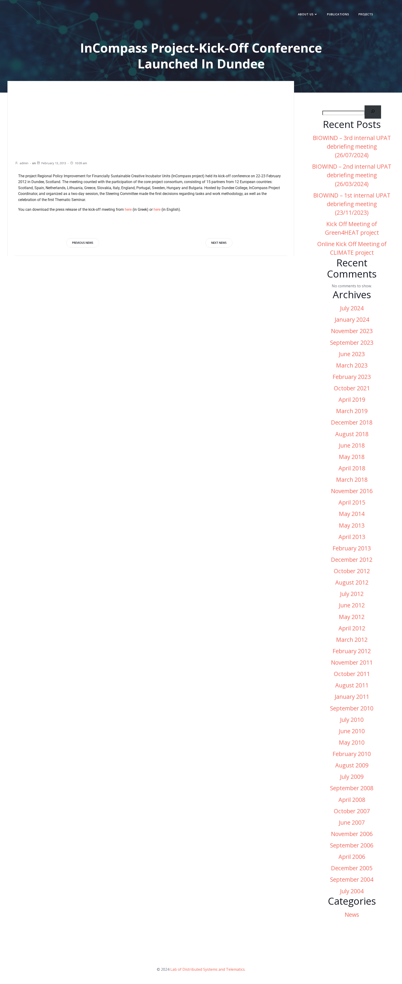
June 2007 (352, 822)
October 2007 (352, 811)
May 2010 (352, 742)
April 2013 (351, 537)
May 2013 (352, 525)
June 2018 (352, 445)
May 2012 (352, 617)
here (128, 209)
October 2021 (352, 388)
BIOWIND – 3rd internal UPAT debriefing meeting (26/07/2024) (352, 146)
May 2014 (352, 514)
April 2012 (351, 628)
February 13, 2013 (53, 163)
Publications (338, 14)
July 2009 (352, 776)
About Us (306, 14)
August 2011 (351, 685)
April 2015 (351, 502)
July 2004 (352, 891)
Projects (365, 14)
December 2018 (351, 422)
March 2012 (352, 639)
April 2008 (351, 799)
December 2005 (351, 868)
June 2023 (352, 354)
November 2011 (352, 662)
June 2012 (352, 605)
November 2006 (352, 834)
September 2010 (351, 708)
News (352, 914)
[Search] (373, 112)
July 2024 (352, 308)
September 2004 (351, 879)
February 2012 (352, 651)
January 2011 (352, 696)
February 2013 (352, 548)
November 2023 (352, 331)
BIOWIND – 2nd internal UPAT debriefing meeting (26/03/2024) (351, 175)
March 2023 (352, 365)
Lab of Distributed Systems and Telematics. (207, 969)
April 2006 (351, 856)
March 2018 (352, 479)
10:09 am (81, 163)
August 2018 (351, 434)
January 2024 (352, 319)
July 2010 (352, 719)
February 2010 (352, 754)
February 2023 (352, 377)
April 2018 (351, 468)
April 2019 (351, 399)
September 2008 (351, 788)
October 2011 (352, 674)
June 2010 (352, 731)
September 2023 (351, 342)
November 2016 (352, 491)
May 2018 (352, 457)
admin (24, 163)
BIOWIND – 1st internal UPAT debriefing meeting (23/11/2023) (351, 203)
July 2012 (352, 594)
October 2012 (352, 571)
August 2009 (351, 765)
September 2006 (351, 845)
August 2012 (351, 582)
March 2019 (352, 411)
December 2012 (351, 559)
